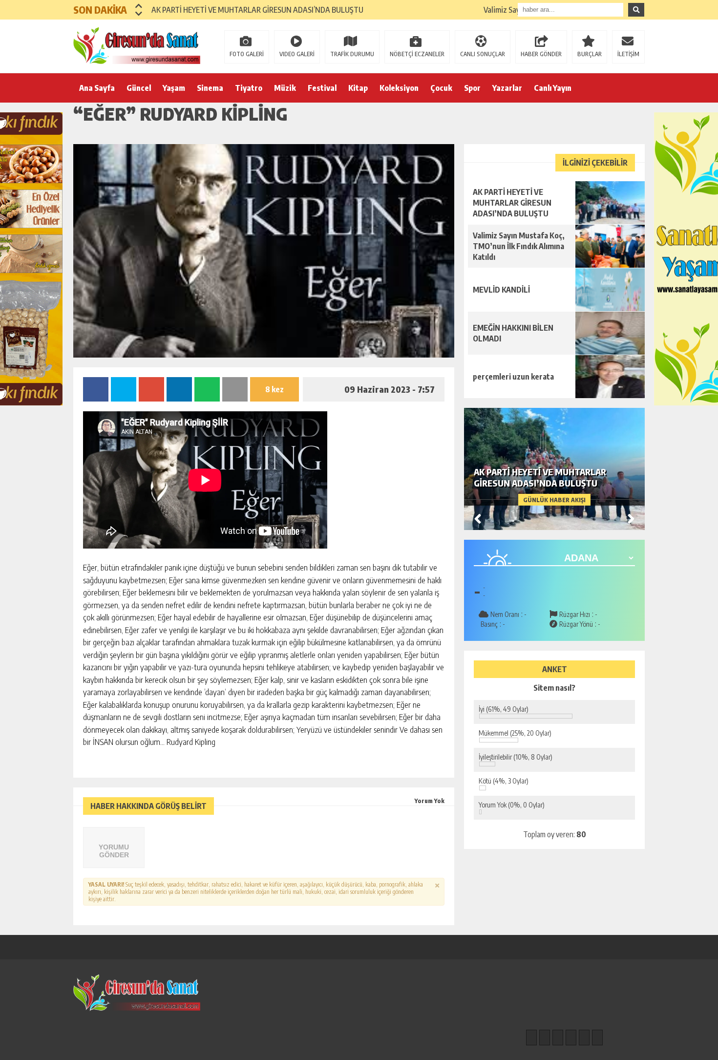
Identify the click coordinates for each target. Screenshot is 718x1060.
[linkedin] (584, 1037)
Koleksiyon (399, 88)
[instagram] (544, 1037)
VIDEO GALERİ (297, 54)
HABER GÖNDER (541, 54)
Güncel (139, 88)
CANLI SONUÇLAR (482, 54)
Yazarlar (507, 88)
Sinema (210, 88)
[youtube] (597, 1037)
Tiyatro (248, 88)
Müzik (285, 88)
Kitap (358, 88)
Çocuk (441, 88)
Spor (472, 88)
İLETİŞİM (628, 54)
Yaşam (174, 88)
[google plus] (571, 1037)
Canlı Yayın (552, 88)
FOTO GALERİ (247, 54)
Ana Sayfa (97, 88)
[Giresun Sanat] (136, 45)
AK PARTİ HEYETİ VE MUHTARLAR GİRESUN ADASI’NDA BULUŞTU (257, 10)
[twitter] (557, 1037)
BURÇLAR (589, 54)
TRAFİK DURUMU (352, 54)
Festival (322, 88)
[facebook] (531, 1037)
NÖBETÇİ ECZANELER (417, 54)
